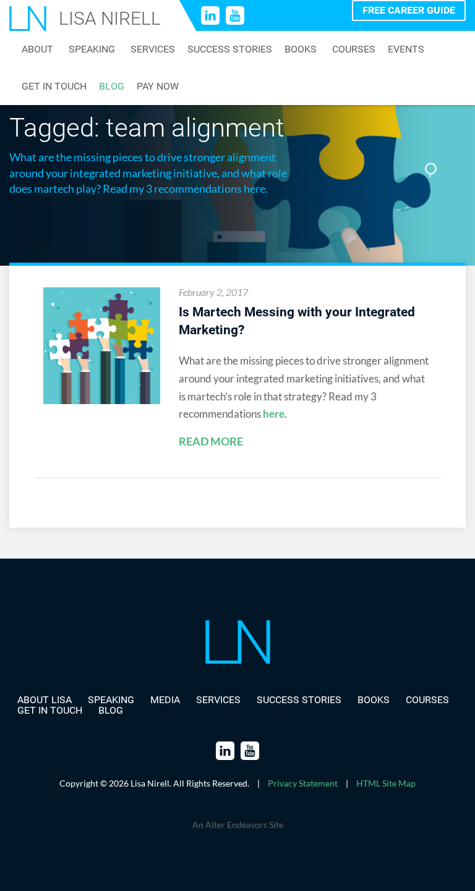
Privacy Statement (303, 783)
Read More (211, 442)
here (274, 413)
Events (406, 49)
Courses (353, 49)
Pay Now (158, 86)
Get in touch (54, 86)
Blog (111, 86)
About (37, 49)
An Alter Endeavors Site (237, 824)
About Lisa (44, 700)
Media (165, 700)
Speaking (92, 49)
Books (301, 49)
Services (153, 49)
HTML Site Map (386, 783)
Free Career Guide (408, 10)
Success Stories (229, 49)
